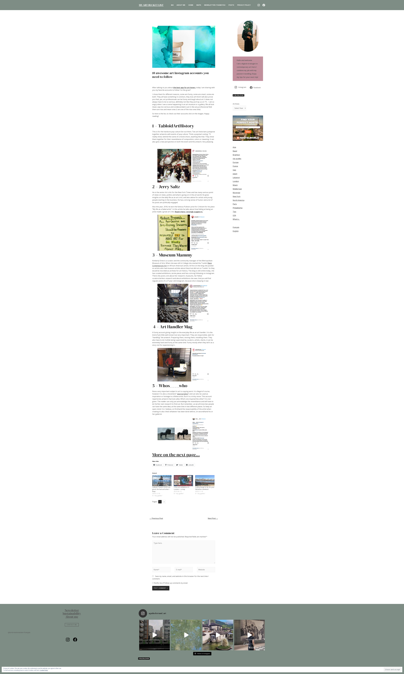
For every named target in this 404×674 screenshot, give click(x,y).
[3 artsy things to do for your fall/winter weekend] (205, 480)
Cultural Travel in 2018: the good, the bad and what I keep (161, 489)
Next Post (213, 518)
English (236, 231)
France (235, 166)
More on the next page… (176, 455)
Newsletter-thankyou (214, 5)
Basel (235, 151)
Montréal (236, 193)
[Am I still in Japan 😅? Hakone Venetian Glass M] (218, 635)
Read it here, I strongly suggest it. (189, 212)
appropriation (182, 394)
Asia (234, 147)
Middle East (237, 189)
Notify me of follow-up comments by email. (171, 583)
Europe (236, 162)
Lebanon (236, 177)
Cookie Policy (44, 670)
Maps (198, 5)
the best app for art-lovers (184, 87)
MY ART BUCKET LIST (151, 5)
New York (236, 196)
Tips (234, 211)
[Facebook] (263, 5)
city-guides (237, 158)
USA (234, 215)
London (236, 181)
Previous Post (156, 518)
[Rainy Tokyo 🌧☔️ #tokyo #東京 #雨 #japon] (154, 635)
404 (172, 5)
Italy (234, 170)
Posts (231, 5)
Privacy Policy (244, 5)
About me (181, 5)
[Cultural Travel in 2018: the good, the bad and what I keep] (162, 480)
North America (238, 200)
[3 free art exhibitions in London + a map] (183, 480)
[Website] (206, 570)
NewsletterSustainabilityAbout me (72, 613)
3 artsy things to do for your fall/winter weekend (204, 488)
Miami (235, 185)
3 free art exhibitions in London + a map (181, 488)
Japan (235, 174)
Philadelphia (237, 208)
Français (236, 227)
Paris (235, 204)
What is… (236, 219)
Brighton (236, 155)
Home (190, 5)
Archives (236, 104)
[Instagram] (258, 5)
